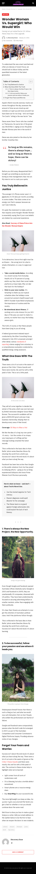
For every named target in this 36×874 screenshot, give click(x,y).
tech (4, 830)
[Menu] (3, 3)
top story (11, 830)
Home (3, 9)
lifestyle (19, 827)
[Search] (33, 3)
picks (26, 827)
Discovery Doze (13, 38)
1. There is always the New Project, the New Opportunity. (20, 90)
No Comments (8, 40)
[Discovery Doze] (18, 3)
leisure (12, 827)
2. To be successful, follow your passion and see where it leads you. (18, 94)
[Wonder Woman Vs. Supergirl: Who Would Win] (18, 52)
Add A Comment (18, 852)
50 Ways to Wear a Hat (18, 428)
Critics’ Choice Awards (10, 762)
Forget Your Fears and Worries (15, 98)
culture (5, 827)
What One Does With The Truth (15, 87)
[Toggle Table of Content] (29, 81)
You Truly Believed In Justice (14, 84)
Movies (5, 14)
